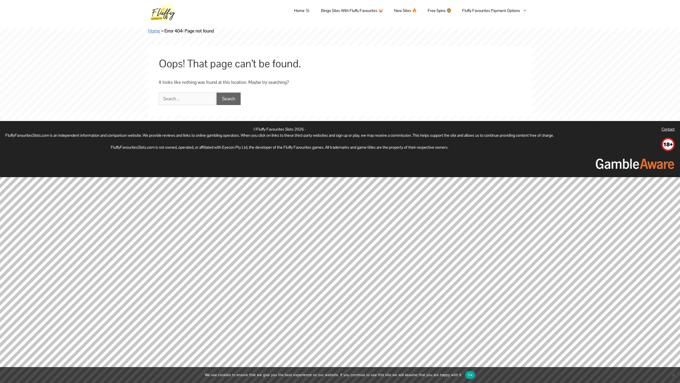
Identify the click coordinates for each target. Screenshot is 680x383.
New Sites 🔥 (405, 10)
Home (154, 31)
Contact (668, 129)
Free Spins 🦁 (440, 10)
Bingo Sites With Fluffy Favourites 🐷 (352, 10)
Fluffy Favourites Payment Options (491, 10)
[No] (673, 375)
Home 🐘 (302, 10)
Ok (470, 375)
